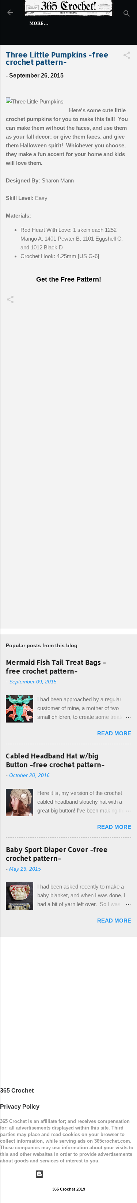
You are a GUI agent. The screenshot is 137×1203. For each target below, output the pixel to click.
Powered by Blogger (73, 1174)
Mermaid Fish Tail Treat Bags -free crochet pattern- (56, 666)
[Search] (126, 15)
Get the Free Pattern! (68, 279)
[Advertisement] (68, 548)
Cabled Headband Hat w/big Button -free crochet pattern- (55, 760)
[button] (126, 56)
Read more (114, 733)
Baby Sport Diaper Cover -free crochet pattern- (57, 853)
